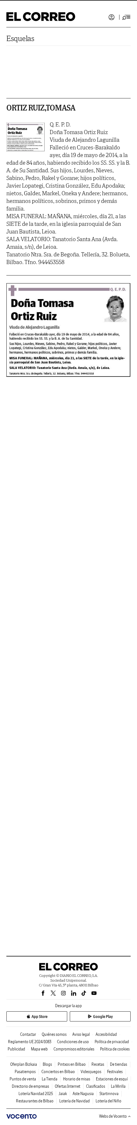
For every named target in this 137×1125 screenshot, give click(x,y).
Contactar (28, 1034)
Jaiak (63, 1093)
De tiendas (118, 1064)
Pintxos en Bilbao (72, 1064)
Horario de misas (76, 1079)
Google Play (103, 1016)
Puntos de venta (23, 1079)
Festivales (115, 1071)
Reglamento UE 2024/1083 (29, 1041)
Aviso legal (81, 1034)
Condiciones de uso (73, 1041)
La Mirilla (118, 1086)
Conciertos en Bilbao (58, 1071)
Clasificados (95, 1086)
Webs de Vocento (113, 1116)
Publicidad (16, 1049)
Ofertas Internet (67, 1086)
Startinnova (109, 1093)
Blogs (47, 1064)
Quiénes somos (54, 1034)
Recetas (97, 1064)
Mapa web (39, 1049)
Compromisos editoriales (74, 1049)
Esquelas (20, 38)
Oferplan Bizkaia (23, 1064)
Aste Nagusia (83, 1093)
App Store (39, 1016)
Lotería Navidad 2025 (35, 1093)
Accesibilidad (106, 1034)
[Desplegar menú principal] (126, 17)
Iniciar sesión (111, 17)
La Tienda (49, 1079)
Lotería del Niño (108, 1101)
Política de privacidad (112, 1041)
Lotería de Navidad (74, 1101)
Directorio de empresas (30, 1086)
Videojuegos (91, 1071)
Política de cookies (115, 1049)
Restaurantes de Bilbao (35, 1101)
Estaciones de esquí (112, 1079)
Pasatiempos (25, 1071)
